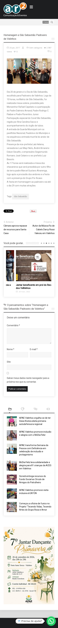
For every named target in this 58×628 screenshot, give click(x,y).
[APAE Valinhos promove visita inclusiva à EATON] (12, 493)
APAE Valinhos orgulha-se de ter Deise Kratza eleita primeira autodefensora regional (35, 421)
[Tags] (48, 409)
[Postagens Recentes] (10, 409)
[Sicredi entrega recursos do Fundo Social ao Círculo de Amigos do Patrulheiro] (12, 480)
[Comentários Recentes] (35, 409)
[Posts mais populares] (22, 409)
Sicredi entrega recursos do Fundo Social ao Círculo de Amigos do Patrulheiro (32, 479)
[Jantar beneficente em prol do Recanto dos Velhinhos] (29, 265)
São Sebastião (20, 196)
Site (9, 362)
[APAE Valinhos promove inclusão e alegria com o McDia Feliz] (12, 435)
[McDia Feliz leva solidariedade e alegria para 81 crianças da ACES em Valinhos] (12, 466)
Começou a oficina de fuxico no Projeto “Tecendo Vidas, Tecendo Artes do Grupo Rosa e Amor (35, 506)
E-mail (34, 349)
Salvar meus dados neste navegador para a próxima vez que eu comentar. (28, 380)
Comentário (13, 325)
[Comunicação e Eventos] (15, 9)
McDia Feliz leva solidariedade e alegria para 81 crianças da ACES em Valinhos (35, 465)
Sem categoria (35, 48)
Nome (10, 349)
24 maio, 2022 (15, 292)
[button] (51, 621)
